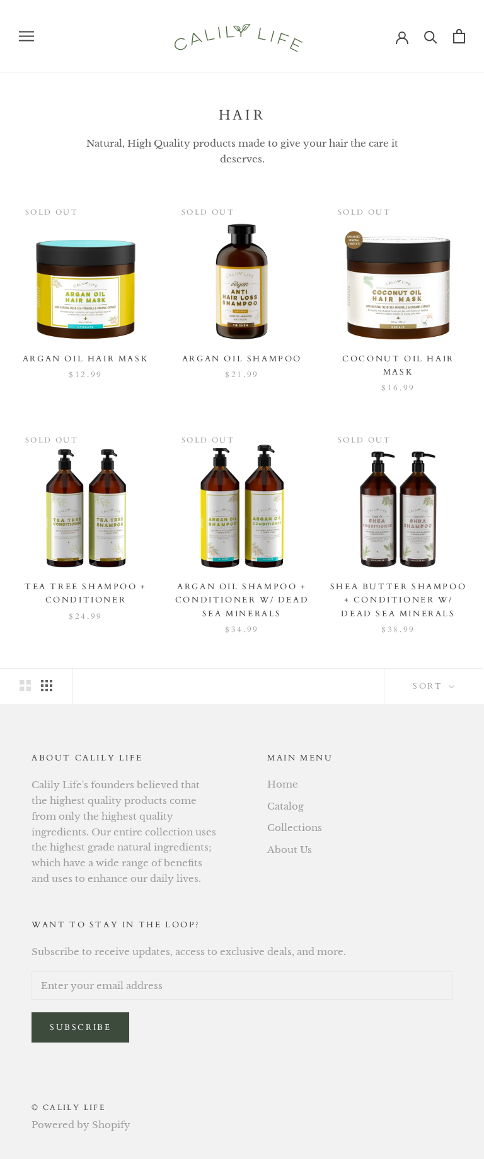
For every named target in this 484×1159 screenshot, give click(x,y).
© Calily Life (68, 1107)
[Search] (430, 36)
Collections (294, 828)
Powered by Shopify (81, 1125)
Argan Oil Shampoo (242, 359)
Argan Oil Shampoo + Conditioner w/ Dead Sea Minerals (242, 600)
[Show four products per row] (46, 685)
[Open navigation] (26, 36)
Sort (429, 686)
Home (282, 784)
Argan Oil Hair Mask (86, 359)
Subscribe (80, 1027)
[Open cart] (459, 36)
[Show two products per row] (25, 685)
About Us (289, 850)
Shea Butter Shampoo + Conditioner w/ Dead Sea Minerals (398, 600)
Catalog (285, 806)
